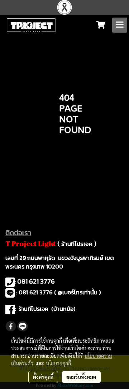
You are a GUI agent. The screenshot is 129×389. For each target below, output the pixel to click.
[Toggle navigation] (120, 25)
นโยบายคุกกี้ (58, 363)
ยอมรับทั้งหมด (81, 377)
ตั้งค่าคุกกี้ (43, 377)
